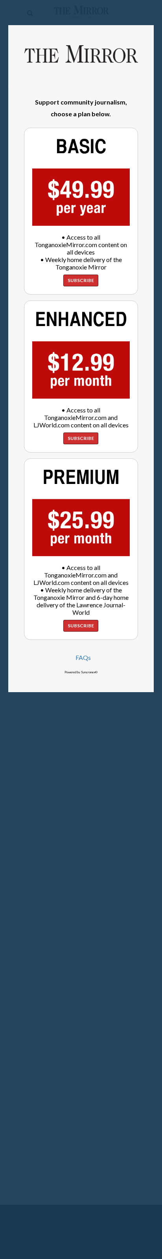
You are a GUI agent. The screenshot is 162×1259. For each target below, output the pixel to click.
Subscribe (81, 280)
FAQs (83, 657)
